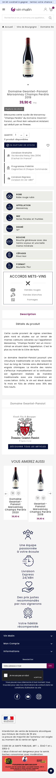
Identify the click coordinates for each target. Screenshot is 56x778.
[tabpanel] (28, 57)
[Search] (50, 17)
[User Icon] (45, 9)
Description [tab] (28, 314)
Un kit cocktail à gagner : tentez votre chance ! (28, 2)
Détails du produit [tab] (28, 324)
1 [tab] (28, 84)
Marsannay (39, 114)
